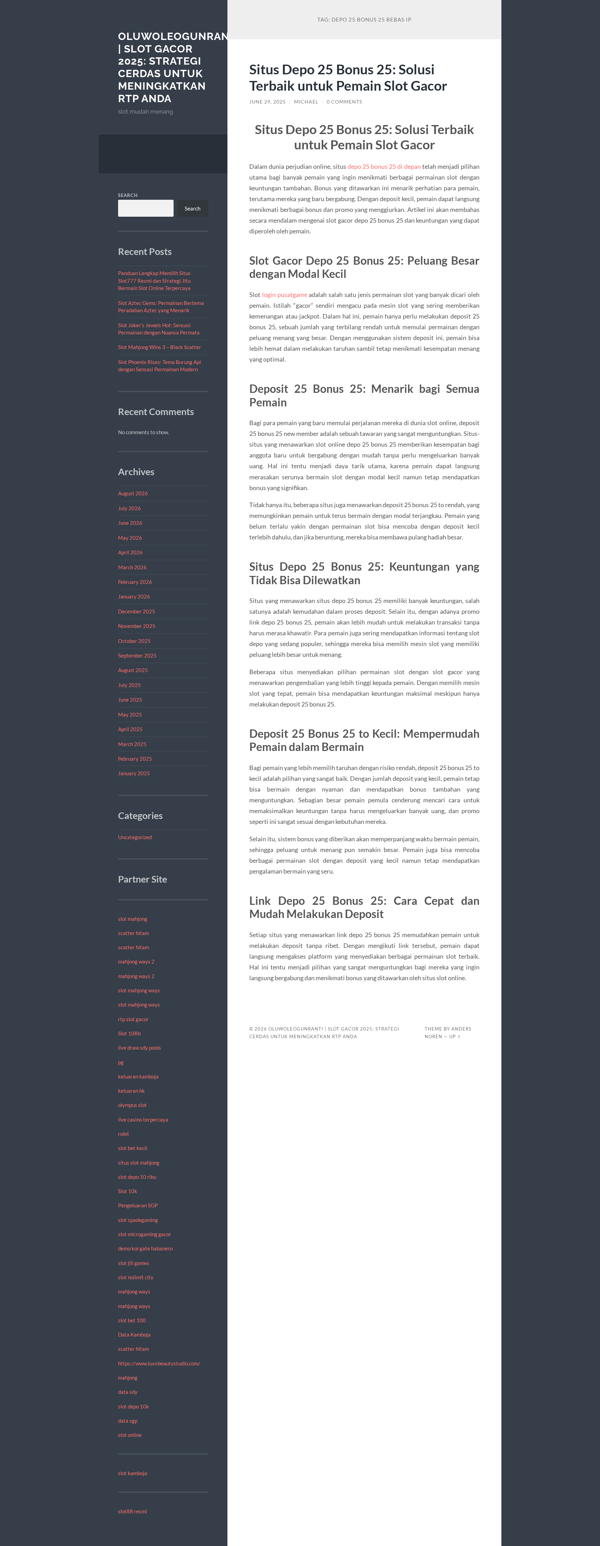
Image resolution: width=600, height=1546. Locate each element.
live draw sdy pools (139, 1047)
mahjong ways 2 (136, 961)
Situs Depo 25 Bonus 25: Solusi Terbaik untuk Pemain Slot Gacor (348, 77)
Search (128, 195)
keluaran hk (131, 1091)
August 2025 (133, 670)
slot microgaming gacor (144, 1234)
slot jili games (133, 1263)
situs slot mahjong (138, 1162)
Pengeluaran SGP (138, 1205)
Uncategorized (135, 837)
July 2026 (129, 508)
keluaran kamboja (138, 1076)
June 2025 (130, 699)
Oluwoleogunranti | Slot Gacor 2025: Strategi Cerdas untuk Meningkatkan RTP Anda (179, 67)
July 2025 (129, 685)
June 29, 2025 (267, 102)
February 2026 (135, 582)
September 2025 (137, 655)
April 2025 (130, 729)
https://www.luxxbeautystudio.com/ (159, 1363)
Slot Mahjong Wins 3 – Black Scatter (159, 347)
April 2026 (130, 552)
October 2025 (134, 641)
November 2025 (137, 626)
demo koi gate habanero (145, 1248)
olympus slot (132, 1105)
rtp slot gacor (133, 1019)
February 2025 (135, 758)
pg (121, 1062)
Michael (306, 102)
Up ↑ (455, 1036)
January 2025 (134, 773)
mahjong (128, 1377)
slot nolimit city (135, 1277)
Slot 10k (127, 1191)
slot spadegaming (138, 1220)
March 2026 (132, 567)
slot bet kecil (132, 1148)
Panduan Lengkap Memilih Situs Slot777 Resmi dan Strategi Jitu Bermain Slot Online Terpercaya (154, 280)
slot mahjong (132, 919)
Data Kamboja (134, 1334)
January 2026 (134, 596)
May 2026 (130, 538)
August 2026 (133, 493)
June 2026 (130, 523)
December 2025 (136, 611)
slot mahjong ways (139, 990)
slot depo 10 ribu (137, 1177)
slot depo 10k (133, 1406)
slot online (130, 1435)
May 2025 (130, 714)
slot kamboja (132, 1473)
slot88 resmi (132, 1511)
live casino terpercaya (143, 1119)
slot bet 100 (132, 1320)
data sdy (128, 1392)
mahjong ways (134, 1291)
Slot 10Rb (129, 1033)
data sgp (128, 1420)
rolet (123, 1134)
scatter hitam (133, 933)
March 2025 (132, 744)
